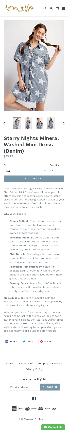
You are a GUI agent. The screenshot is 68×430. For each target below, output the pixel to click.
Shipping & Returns (49, 363)
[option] (17, 123)
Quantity (54, 165)
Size (6, 165)
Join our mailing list (34, 379)
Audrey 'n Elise (35, 419)
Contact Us (26, 363)
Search (10, 363)
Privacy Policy (34, 369)
